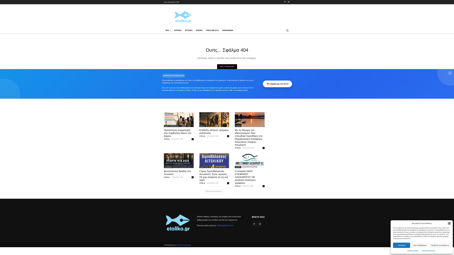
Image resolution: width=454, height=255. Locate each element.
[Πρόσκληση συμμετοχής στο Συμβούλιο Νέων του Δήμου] (179, 119)
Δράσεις (202, 126)
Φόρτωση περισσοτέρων (213, 191)
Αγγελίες (238, 167)
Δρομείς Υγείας (204, 167)
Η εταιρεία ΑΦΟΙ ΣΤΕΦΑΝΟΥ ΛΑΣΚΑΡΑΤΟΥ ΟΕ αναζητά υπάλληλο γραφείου (245, 177)
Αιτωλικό (238, 126)
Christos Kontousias (183, 245)
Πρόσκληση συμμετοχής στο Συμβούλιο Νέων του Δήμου (177, 133)
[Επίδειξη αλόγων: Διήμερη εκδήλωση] (214, 119)
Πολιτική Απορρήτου (428, 250)
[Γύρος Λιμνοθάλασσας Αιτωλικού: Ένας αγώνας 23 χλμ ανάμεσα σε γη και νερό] (214, 160)
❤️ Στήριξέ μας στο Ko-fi (277, 84)
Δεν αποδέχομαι (420, 245)
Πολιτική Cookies (412, 250)
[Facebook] (284, 2)
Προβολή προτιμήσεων (440, 245)
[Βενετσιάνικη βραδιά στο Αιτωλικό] (179, 160)
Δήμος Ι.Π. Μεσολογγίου (171, 126)
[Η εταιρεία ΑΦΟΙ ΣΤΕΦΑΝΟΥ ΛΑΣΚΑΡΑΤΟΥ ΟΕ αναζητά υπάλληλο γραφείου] (250, 160)
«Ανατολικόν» (169, 167)
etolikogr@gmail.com (225, 225)
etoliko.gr (167, 139)
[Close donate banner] (450, 73)
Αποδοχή (401, 245)
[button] (449, 223)
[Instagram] (288, 2)
